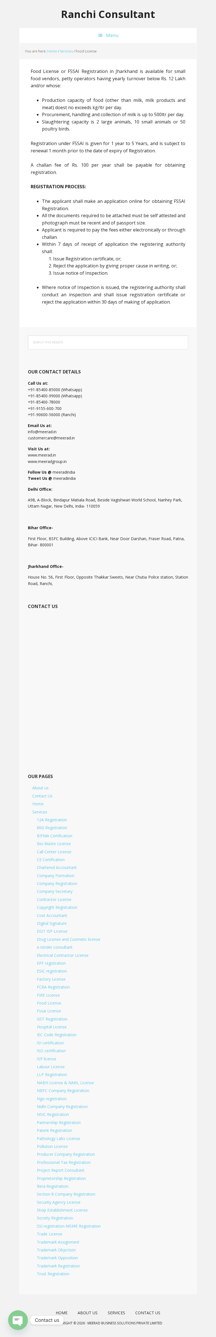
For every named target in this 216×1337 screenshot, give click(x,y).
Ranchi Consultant (108, 13)
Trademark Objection (56, 1250)
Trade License (49, 1234)
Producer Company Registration (66, 1154)
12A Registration (52, 819)
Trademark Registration (58, 1266)
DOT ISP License (52, 931)
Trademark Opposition (57, 1257)
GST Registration (52, 1019)
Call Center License (54, 851)
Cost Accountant (52, 915)
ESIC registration (52, 971)
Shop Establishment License (62, 1210)
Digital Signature (52, 923)
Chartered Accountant (57, 867)
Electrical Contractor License (63, 955)
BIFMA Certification (54, 835)
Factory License (51, 979)
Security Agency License (58, 1202)
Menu (112, 35)
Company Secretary (55, 891)
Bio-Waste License (54, 843)
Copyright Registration (57, 907)
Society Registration (55, 1218)
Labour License (51, 1066)
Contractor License (54, 899)
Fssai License (49, 1010)
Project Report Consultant (60, 1170)
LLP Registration (52, 1074)
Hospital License (52, 1026)
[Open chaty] (18, 1320)
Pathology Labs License (58, 1138)
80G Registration (52, 827)
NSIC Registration (53, 1114)
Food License (49, 1003)
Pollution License (52, 1146)
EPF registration (51, 963)
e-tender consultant (55, 947)
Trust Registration (53, 1273)
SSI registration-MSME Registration (69, 1226)
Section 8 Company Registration (66, 1194)
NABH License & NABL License (65, 1082)
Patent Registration (54, 1130)
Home (38, 803)
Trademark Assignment (58, 1242)
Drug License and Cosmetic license (68, 939)
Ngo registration (52, 1098)
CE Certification (51, 859)
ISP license (46, 1058)
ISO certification (51, 1050)
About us (40, 787)
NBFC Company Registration (63, 1090)
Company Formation (56, 875)
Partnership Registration (59, 1122)
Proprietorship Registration (61, 1178)
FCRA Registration (53, 987)
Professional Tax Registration (64, 1162)
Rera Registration (52, 1186)
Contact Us (42, 796)
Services (39, 812)
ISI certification (50, 1042)
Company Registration (57, 883)
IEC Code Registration (56, 1034)
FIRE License (48, 995)
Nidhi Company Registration (62, 1106)
